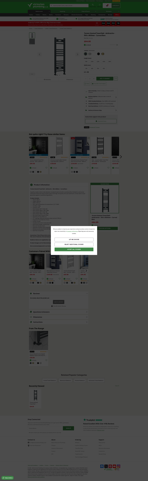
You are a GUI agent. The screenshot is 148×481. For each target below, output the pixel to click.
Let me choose (74, 239)
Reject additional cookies (74, 244)
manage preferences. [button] (72, 231)
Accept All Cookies (74, 249)
